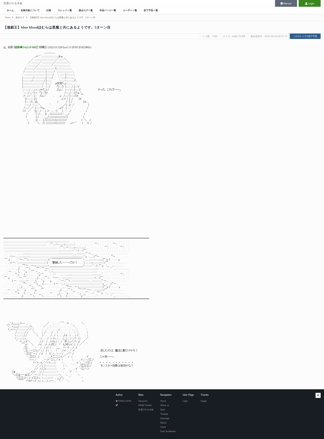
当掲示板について (30, 10)
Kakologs (164, 418)
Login (311, 3)
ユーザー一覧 (130, 10)
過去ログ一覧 (86, 10)
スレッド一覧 (65, 10)
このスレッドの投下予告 (305, 36)
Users (163, 426)
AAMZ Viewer (145, 405)
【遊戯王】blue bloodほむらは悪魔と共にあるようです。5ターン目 (57, 27)
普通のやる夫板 (12, 3)
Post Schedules (168, 431)
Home (163, 400)
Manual (287, 3)
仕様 (48, 10)
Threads (164, 413)
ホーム (10, 10)
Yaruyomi (142, 400)
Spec (162, 409)
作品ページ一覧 (108, 10)
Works (163, 422)
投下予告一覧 (151, 10)
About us (164, 405)
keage (204, 400)
